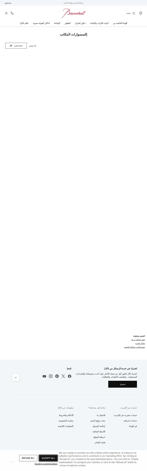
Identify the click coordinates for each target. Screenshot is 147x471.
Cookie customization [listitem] (46, 464)
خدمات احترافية (130, 420)
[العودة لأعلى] (15, 377)
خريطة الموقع (99, 437)
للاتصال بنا (101, 415)
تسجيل (122, 384)
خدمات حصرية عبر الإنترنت (125, 415)
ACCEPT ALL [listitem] (48, 458)
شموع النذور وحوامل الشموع (134, 347)
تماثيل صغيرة (140, 343)
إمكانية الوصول (99, 426)
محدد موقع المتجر (97, 420)
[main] (73, 193)
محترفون (8, 3)
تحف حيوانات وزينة (138, 340)
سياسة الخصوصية (66, 420)
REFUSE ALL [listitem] (28, 458)
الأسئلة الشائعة (99, 431)
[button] (6, 13)
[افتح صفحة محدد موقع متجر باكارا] (140, 13)
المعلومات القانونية (66, 426)
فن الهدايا (133, 426)
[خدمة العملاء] (12, 13)
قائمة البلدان (100, 442)
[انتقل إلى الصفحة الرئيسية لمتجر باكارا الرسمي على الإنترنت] (73, 13)
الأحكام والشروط (66, 415)
